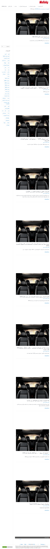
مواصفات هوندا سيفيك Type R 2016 (39, 504)
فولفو (5, 106)
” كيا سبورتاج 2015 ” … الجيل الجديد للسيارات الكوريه (35, 88)
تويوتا (5, 62)
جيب (8, 67)
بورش (8, 60)
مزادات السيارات (6, 115)
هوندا (4, 122)
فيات (8, 110)
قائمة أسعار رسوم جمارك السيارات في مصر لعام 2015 (34, 296)
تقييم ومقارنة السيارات (23, 6)
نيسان (8, 122)
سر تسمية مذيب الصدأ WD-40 (40, 37)
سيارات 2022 (6, 80)
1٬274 (34, 544)
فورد (8, 106)
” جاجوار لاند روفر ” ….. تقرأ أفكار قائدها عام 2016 (35, 453)
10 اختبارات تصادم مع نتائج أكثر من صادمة (38, 400)
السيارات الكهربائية (6, 58)
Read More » (46, 43)
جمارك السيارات (6, 65)
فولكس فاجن (7, 108)
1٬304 (25, 544)
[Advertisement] (32, 56)
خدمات (16, 6)
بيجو (8, 62)
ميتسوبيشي (7, 120)
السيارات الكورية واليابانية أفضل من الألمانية (37, 191)
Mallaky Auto (4, 6)
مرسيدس (4, 113)
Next (21, 544)
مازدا (8, 113)
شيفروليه (4, 98)
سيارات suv (7, 91)
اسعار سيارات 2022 (6, 56)
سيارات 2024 (7, 85)
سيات (8, 76)
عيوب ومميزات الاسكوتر (5, 100)
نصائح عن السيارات (32, 6)
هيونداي (8, 125)
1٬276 (30, 544)
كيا (5, 110)
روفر (8, 69)
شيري (8, 98)
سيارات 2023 (7, 82)
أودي (5, 54)
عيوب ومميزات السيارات (6, 103)
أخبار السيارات (40, 6)
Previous (43, 544)
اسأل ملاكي (10, 6)
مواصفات (7, 117)
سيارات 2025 (7, 87)
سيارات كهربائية (6, 95)
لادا (2, 110)
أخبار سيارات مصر (46, 38)
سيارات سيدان (7, 93)
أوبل (8, 54)
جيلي (5, 67)
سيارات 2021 (7, 78)
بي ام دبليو (4, 60)
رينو (5, 69)
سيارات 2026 (7, 89)
